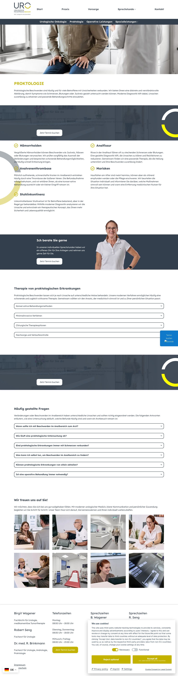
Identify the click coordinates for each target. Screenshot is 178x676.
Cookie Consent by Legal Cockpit (158, 669)
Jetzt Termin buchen (49, 132)
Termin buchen (169, 336)
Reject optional (111, 659)
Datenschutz (20, 668)
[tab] (89, 306)
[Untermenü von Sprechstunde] (135, 9)
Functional (144, 650)
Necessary (124, 650)
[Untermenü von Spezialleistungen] (137, 21)
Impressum (19, 665)
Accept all (152, 659)
